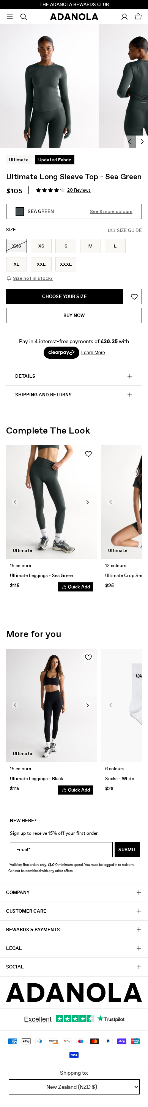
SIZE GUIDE (129, 230)
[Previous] (130, 142)
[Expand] (10, 17)
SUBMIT (127, 850)
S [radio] (66, 246)
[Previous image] (15, 502)
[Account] (124, 17)
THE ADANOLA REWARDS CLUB (74, 5)
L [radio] (115, 246)
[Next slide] (130, 521)
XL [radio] (16, 264)
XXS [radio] (16, 246)
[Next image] (88, 502)
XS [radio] (41, 246)
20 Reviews (79, 190)
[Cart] (138, 17)
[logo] (74, 992)
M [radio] (90, 246)
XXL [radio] (41, 264)
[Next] (142, 142)
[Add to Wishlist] (134, 296)
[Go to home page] (74, 16)
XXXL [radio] (66, 264)
